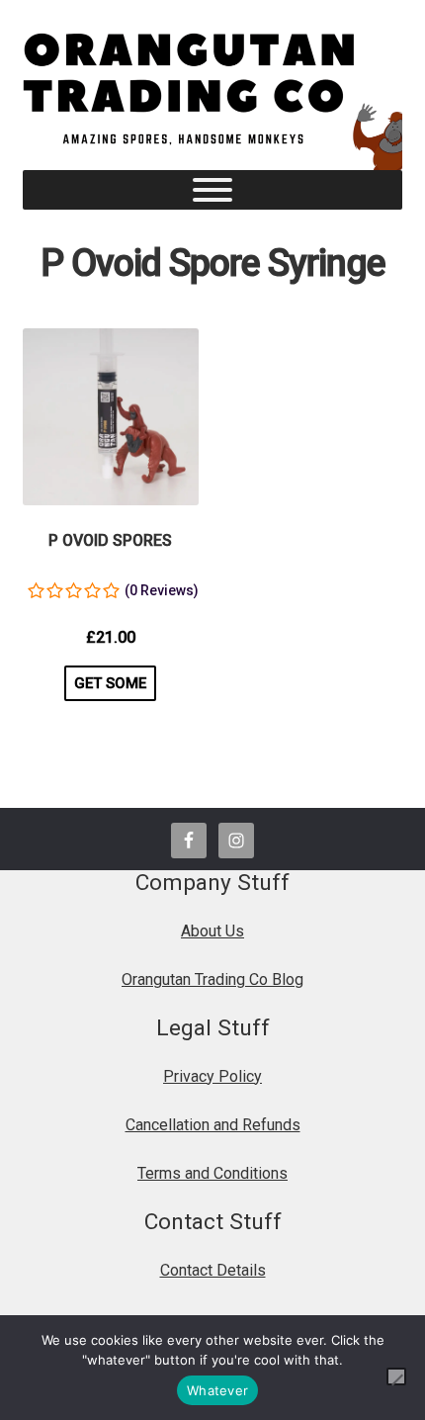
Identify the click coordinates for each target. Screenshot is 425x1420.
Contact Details (213, 1270)
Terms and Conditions (212, 1173)
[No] (396, 1376)
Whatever (217, 1390)
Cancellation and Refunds (213, 1124)
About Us (212, 931)
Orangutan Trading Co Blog (212, 979)
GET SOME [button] (110, 683)
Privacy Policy (212, 1076)
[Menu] (212, 190)
